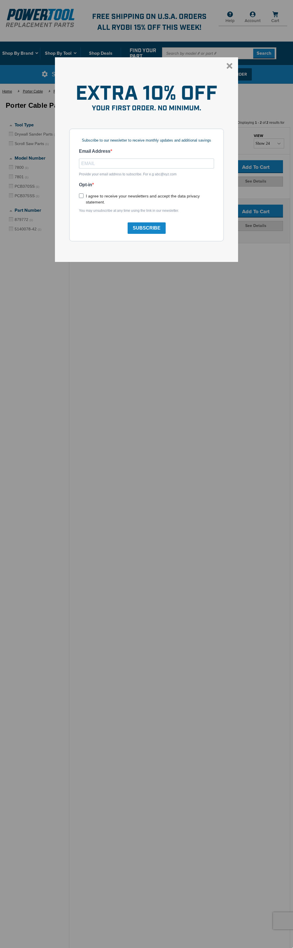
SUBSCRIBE (147, 228)
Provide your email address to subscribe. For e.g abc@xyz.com (128, 174)
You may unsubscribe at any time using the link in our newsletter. (129, 211)
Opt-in (85, 184)
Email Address (94, 151)
